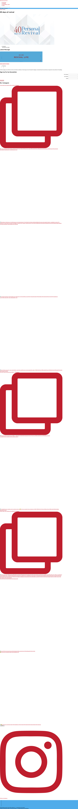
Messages (4, 3)
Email (67, 78)
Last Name (66, 76)
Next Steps (4, 2)
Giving (3, 5)
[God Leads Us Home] (21, 61)
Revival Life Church (4, 0)
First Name (66, 74)
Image (4, 9)
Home (1, 9)
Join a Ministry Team (6, 4)
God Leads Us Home (4, 63)
